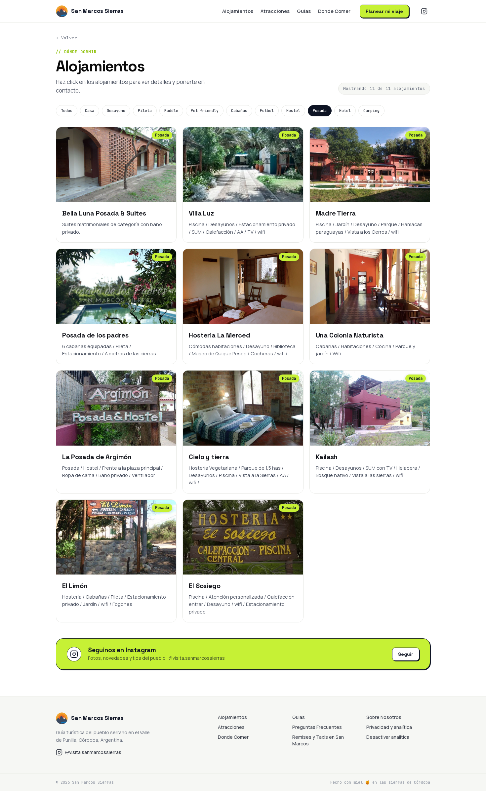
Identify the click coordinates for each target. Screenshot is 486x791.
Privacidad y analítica (389, 727)
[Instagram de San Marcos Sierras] (424, 11)
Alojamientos (237, 11)
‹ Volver (66, 38)
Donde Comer (334, 11)
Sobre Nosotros (383, 717)
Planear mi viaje (384, 11)
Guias (304, 11)
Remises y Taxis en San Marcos (318, 740)
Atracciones (275, 11)
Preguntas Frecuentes (317, 727)
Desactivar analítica (387, 737)
